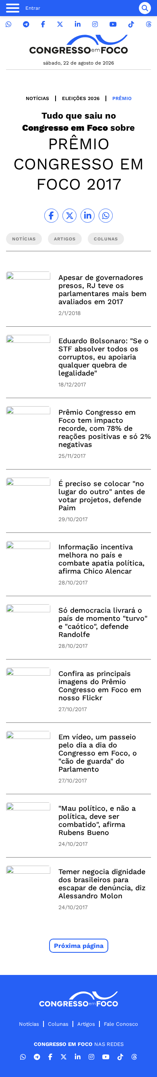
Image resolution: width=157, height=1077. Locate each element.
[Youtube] (113, 24)
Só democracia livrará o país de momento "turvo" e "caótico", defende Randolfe (102, 622)
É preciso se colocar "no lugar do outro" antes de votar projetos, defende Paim (101, 495)
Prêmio (122, 98)
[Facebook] (43, 24)
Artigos (86, 1024)
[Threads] (148, 24)
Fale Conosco (121, 1024)
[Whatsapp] (8, 24)
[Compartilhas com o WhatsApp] (106, 216)
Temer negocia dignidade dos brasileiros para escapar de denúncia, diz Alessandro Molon (102, 883)
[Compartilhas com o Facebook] (51, 216)
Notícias (37, 98)
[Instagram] (95, 24)
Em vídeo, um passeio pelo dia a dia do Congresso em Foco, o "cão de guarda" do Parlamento (97, 753)
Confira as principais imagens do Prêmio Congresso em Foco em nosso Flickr (99, 685)
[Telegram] (26, 24)
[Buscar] (145, 8)
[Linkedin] (78, 24)
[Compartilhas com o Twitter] (69, 216)
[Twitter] (60, 24)
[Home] (78, 44)
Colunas (58, 1024)
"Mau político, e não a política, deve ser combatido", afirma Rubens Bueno (97, 820)
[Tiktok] (131, 24)
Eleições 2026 (80, 98)
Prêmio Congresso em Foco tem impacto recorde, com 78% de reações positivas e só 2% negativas (104, 428)
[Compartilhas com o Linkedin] (88, 216)
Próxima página (78, 946)
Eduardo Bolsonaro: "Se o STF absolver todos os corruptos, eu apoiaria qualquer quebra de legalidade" (103, 356)
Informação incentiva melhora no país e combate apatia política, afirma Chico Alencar (101, 559)
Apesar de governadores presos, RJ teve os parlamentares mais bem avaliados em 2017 (102, 289)
